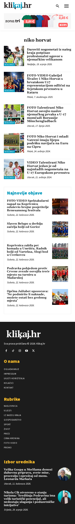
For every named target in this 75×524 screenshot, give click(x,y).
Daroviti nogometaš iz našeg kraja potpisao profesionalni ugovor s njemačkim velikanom (49, 55)
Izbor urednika (19, 462)
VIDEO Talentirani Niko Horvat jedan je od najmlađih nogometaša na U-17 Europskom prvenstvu (48, 168)
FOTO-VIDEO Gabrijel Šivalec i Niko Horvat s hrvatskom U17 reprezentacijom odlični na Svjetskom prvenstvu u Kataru (48, 84)
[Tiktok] (13, 350)
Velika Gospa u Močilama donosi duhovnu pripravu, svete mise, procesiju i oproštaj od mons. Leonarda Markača (28, 474)
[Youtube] (26, 350)
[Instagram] (19, 350)
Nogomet (9, 64)
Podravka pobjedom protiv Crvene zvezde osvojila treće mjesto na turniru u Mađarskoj (28, 273)
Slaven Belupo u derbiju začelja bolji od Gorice (25, 225)
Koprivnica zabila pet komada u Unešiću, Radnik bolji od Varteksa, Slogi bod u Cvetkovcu (27, 250)
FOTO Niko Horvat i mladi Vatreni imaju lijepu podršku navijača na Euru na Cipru (47, 142)
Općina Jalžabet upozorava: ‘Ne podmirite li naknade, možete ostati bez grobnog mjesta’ (27, 296)
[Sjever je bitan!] (21, 5)
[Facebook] (6, 350)
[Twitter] (33, 350)
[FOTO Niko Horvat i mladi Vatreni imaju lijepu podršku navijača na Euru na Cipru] (14, 143)
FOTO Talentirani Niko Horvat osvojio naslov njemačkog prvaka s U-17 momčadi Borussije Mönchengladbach (46, 114)
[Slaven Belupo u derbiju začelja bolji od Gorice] (60, 229)
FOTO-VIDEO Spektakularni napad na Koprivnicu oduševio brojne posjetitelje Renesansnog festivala (28, 205)
